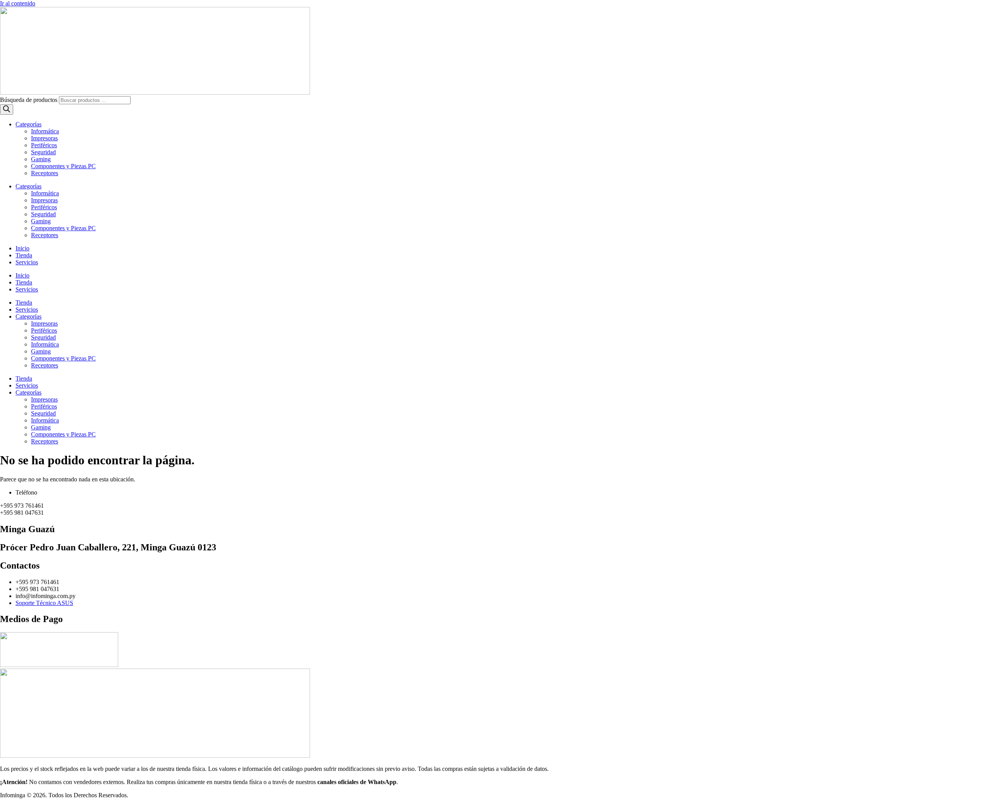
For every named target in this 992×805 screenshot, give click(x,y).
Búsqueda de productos (29, 100)
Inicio (22, 248)
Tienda (24, 255)
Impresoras (44, 138)
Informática (45, 131)
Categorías (28, 124)
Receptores (44, 173)
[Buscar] (6, 109)
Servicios (27, 262)
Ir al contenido (17, 3)
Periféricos (44, 145)
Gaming (41, 159)
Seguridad (43, 152)
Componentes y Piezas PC (63, 166)
